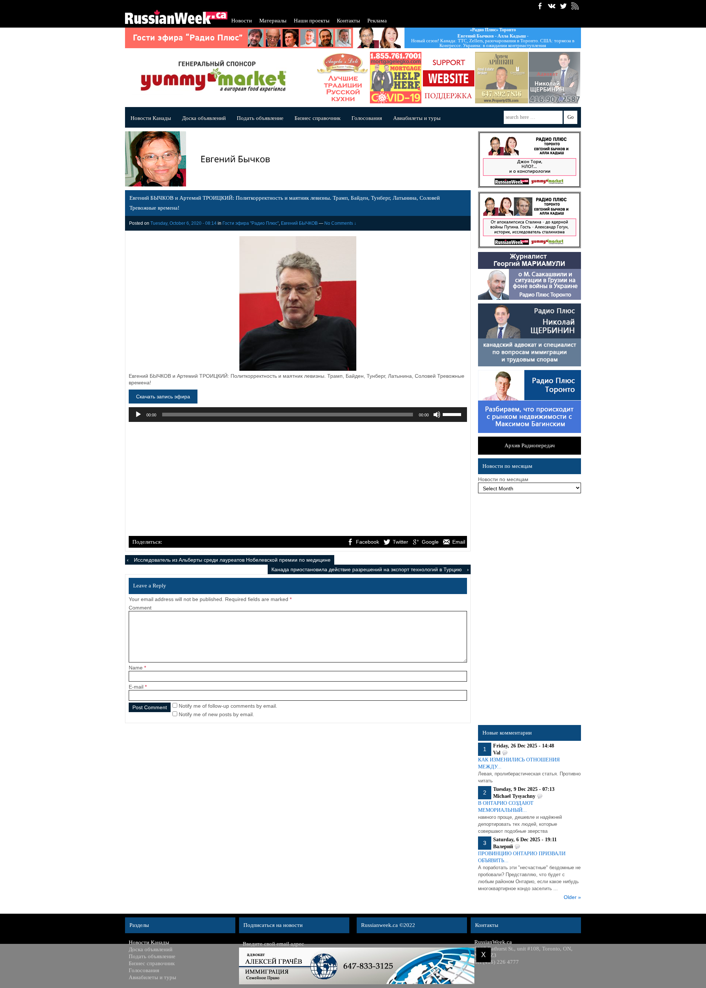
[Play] (138, 414)
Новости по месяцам (503, 479)
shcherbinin (552, 77)
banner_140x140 (446, 77)
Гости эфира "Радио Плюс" (250, 223)
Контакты (348, 21)
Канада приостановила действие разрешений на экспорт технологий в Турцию (366, 569)
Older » (572, 897)
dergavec (393, 77)
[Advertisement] (298, 479)
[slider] (453, 413)
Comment (140, 608)
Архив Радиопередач (529, 445)
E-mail (136, 687)
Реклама (377, 21)
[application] (298, 414)
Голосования (367, 118)
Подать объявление (260, 118)
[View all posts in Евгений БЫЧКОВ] (296, 160)
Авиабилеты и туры (417, 118)
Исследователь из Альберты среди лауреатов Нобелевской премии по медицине (232, 560)
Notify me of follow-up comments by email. (228, 706)
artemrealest (499, 77)
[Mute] (437, 414)
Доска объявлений (204, 118)
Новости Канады (151, 118)
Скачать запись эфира (163, 396)
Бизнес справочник (317, 118)
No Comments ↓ (340, 223)
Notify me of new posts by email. (216, 714)
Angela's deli (340, 77)
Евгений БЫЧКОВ (299, 223)
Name (136, 668)
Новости (241, 21)
